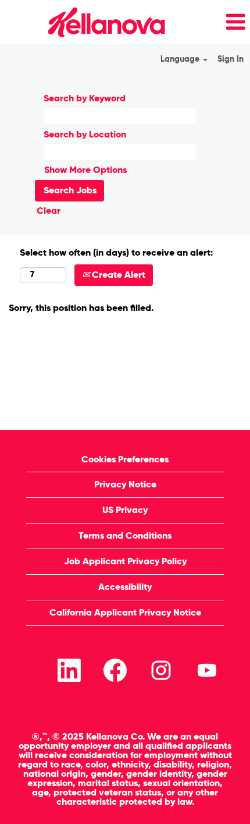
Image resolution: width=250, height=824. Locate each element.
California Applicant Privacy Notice (125, 612)
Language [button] (181, 59)
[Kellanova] (86, 22)
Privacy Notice (125, 484)
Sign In (230, 59)
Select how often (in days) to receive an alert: (116, 252)
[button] (211, 22)
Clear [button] (48, 210)
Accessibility (125, 586)
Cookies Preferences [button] (125, 459)
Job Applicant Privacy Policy (125, 561)
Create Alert (117, 274)
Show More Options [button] (85, 169)
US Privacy (125, 509)
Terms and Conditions (125, 535)
